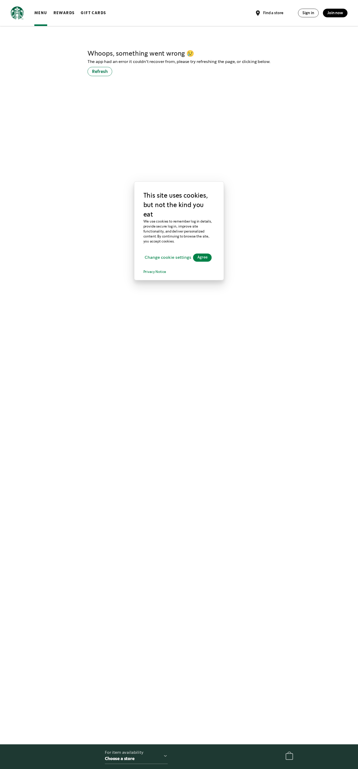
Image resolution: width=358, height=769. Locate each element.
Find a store (273, 12)
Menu (40, 12)
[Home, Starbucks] (17, 14)
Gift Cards (93, 12)
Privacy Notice (154, 272)
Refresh (100, 71)
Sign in (308, 12)
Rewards (64, 12)
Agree (202, 257)
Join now (335, 12)
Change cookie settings (168, 257)
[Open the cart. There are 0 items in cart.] (289, 757)
